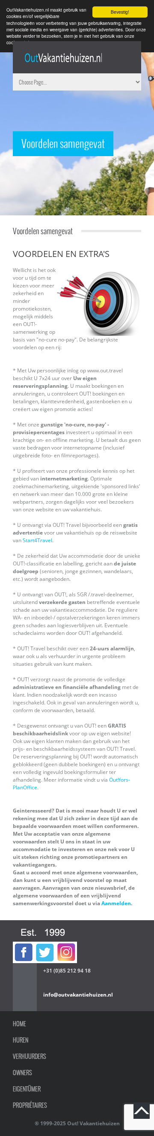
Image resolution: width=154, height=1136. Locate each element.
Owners (22, 1072)
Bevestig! (120, 12)
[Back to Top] (141, 1111)
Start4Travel (37, 540)
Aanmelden (116, 903)
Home (19, 1023)
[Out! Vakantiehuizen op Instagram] (66, 945)
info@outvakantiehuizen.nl (78, 994)
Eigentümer (27, 1089)
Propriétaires (30, 1105)
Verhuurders (29, 1056)
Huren (20, 1040)
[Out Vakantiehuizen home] (63, 58)
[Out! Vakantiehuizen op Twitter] (45, 945)
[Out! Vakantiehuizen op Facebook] (23, 945)
